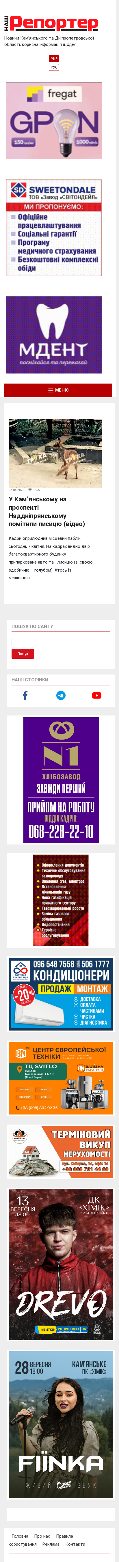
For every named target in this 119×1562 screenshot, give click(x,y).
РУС (54, 67)
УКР (54, 59)
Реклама (51, 1544)
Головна (20, 1536)
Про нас (42, 1536)
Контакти (75, 1544)
